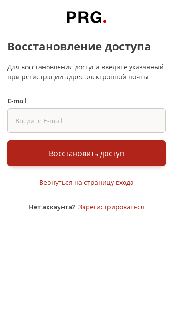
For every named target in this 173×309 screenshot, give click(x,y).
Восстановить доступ (86, 153)
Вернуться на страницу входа (86, 182)
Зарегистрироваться (111, 206)
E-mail (17, 100)
